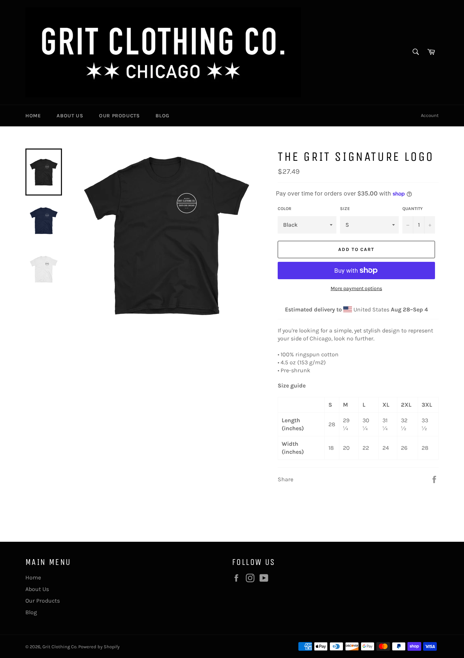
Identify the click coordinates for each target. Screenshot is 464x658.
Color (284, 208)
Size (345, 208)
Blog (162, 116)
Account (430, 115)
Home (33, 116)
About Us (70, 116)
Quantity (412, 208)
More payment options (356, 288)
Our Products (119, 116)
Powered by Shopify (99, 646)
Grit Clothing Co (59, 646)
